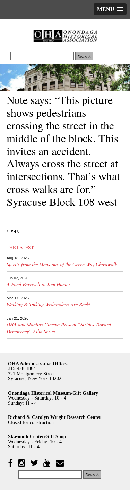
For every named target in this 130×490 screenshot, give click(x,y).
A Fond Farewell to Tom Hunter (38, 284)
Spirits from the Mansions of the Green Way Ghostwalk (62, 264)
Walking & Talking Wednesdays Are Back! (48, 304)
